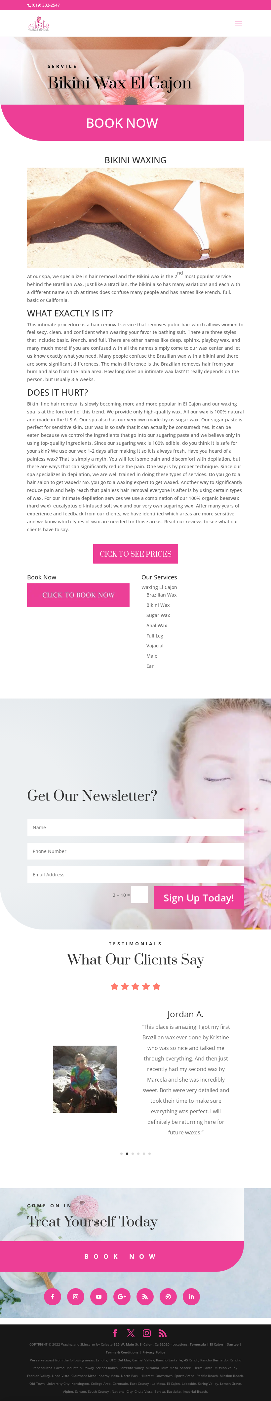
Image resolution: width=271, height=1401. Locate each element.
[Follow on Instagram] (75, 1296)
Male (151, 656)
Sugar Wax (158, 615)
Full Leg (154, 636)
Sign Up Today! (199, 897)
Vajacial (155, 645)
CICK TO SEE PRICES (136, 554)
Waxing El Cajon (159, 587)
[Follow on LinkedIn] (191, 1296)
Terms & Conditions (122, 1352)
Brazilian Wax (161, 595)
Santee (233, 1344)
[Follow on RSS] (145, 1296)
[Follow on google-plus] (122, 1296)
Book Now (122, 1256)
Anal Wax (156, 625)
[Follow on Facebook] (52, 1296)
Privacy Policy (153, 1352)
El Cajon (216, 1344)
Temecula (198, 1344)
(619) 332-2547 (46, 5)
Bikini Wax (158, 605)
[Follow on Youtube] (98, 1296)
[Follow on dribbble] (168, 1296)
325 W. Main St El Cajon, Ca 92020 (142, 1344)
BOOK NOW (122, 122)
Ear (150, 666)
